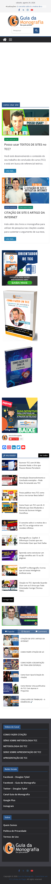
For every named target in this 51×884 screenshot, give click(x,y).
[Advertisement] (25, 69)
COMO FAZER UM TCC (11, 139)
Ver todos (44, 455)
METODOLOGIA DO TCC (15, 746)
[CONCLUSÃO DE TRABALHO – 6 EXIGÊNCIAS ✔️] (11, 701)
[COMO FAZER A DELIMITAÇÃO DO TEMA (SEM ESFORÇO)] (11, 664)
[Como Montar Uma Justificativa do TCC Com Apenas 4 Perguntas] (11, 688)
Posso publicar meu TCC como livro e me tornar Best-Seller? (31, 494)
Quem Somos (10, 825)
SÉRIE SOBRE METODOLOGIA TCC (20, 740)
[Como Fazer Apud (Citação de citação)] (11, 676)
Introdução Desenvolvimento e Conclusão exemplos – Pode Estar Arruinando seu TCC (32, 480)
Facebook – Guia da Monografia (19, 782)
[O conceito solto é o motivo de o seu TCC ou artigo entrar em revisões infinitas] (9, 527)
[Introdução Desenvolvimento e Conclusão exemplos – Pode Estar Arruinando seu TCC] (9, 482)
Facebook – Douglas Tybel (16, 777)
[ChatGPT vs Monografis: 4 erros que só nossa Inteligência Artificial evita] (9, 572)
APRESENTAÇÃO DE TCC (15, 757)
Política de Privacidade (14, 830)
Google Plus (9, 800)
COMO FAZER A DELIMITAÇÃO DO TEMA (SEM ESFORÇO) (32, 664)
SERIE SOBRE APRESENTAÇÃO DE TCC (22, 752)
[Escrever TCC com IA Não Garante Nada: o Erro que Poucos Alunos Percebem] (9, 467)
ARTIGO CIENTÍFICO (10, 207)
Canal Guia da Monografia (16, 794)
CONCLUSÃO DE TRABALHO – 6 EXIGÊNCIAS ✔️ (33, 700)
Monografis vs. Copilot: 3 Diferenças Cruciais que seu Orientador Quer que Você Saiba (33, 540)
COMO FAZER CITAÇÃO (25, 207)
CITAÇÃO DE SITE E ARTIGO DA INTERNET (33, 640)
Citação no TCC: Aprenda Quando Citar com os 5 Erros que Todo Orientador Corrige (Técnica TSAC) (33, 587)
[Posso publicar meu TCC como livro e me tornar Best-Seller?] (9, 495)
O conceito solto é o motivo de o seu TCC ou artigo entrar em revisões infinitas (32, 525)
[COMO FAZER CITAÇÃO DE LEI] (11, 652)
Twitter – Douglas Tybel (15, 788)
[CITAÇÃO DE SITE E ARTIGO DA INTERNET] (11, 640)
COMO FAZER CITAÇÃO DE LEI (32, 652)
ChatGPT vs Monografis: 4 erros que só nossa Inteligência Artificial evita (32, 570)
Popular (10, 631)
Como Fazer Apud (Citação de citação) (32, 676)
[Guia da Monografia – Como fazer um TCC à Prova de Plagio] (5, 39)
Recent (27, 631)
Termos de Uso (11, 836)
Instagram (8, 806)
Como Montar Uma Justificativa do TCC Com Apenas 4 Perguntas (33, 688)
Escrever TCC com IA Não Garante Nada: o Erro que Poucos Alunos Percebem (30, 465)
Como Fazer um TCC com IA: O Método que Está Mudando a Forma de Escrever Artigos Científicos (31, 509)
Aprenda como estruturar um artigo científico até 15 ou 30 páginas (31, 555)
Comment (42, 631)
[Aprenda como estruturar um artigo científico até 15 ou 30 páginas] (9, 557)
